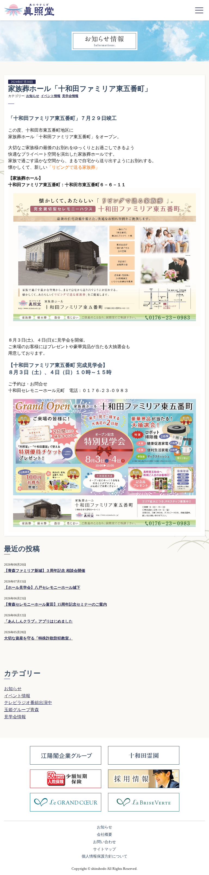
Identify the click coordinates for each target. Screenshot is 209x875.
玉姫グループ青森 (21, 709)
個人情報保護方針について (104, 856)
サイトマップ (104, 849)
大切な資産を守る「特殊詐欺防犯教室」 (38, 638)
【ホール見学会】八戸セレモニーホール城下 (42, 588)
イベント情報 (50, 96)
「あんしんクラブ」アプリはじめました (38, 621)
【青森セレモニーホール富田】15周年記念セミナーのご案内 (55, 604)
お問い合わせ (104, 842)
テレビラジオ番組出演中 (28, 702)
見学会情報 (70, 96)
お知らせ (32, 96)
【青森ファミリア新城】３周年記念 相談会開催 (44, 571)
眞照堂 (29, 10)
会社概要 (104, 834)
